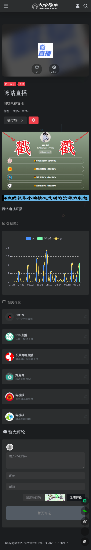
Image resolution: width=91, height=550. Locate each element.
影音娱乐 (10, 84)
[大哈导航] (45, 5)
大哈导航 (32, 542)
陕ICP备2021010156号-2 (53, 542)
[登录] (77, 6)
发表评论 (76, 497)
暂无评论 (16, 431)
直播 (21, 84)
